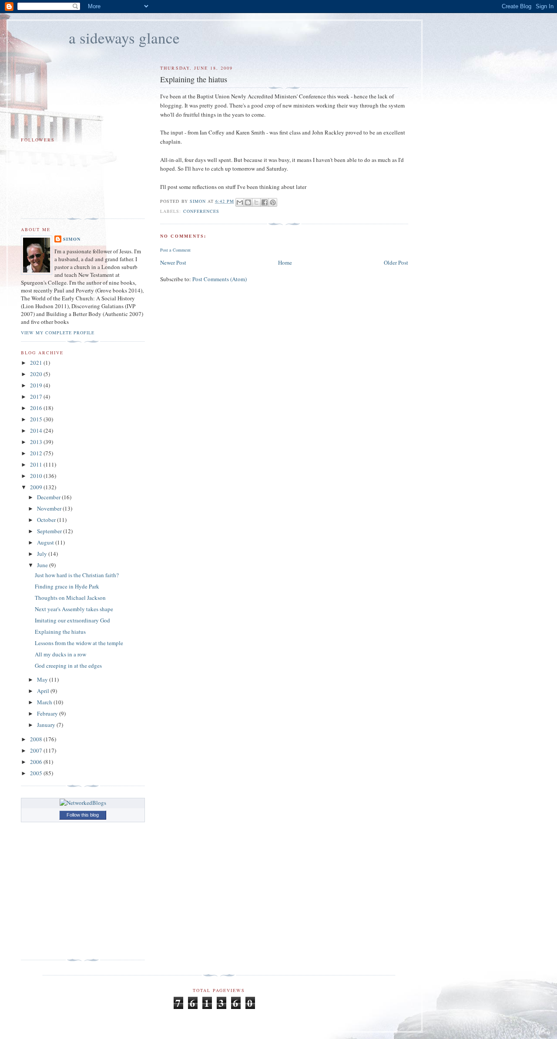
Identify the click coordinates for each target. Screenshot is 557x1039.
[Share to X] (256, 202)
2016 (37, 408)
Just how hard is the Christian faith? (77, 575)
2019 (37, 385)
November (50, 508)
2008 (37, 739)
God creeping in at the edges (68, 665)
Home (285, 262)
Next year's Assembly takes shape (74, 609)
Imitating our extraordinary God (72, 620)
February (48, 713)
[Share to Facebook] (264, 202)
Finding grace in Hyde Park (67, 586)
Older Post (396, 262)
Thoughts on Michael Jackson (70, 598)
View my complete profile (57, 333)
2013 (37, 442)
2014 (37, 430)
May (43, 679)
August (46, 542)
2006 (37, 762)
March (45, 702)
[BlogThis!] (248, 202)
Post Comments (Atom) (219, 279)
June (43, 565)
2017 (37, 396)
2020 (37, 374)
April (43, 691)
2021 (37, 363)
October (47, 520)
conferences (201, 211)
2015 (37, 419)
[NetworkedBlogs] (83, 803)
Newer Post (173, 262)
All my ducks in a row (60, 654)
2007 (37, 750)
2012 (37, 453)
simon (72, 239)
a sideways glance (124, 37)
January (47, 725)
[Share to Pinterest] (272, 202)
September (50, 531)
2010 (37, 476)
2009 (37, 487)
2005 (37, 773)
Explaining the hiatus (60, 632)
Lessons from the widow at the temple (79, 643)
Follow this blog (83, 814)
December (49, 497)
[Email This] (239, 202)
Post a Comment (175, 250)
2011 (37, 464)
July (42, 554)
